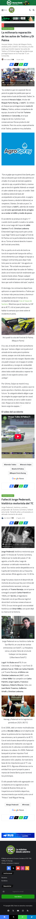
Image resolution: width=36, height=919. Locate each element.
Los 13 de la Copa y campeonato (14, 25)
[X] (16, 64)
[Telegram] (25, 64)
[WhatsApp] (20, 64)
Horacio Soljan (26, 464)
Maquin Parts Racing (18, 473)
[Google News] (18, 478)
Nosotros (4, 878)
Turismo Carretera (8, 29)
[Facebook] (11, 64)
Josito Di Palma (18, 469)
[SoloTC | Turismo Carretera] (17, 10)
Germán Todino (10, 464)
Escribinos (5, 881)
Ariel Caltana (7, 59)
